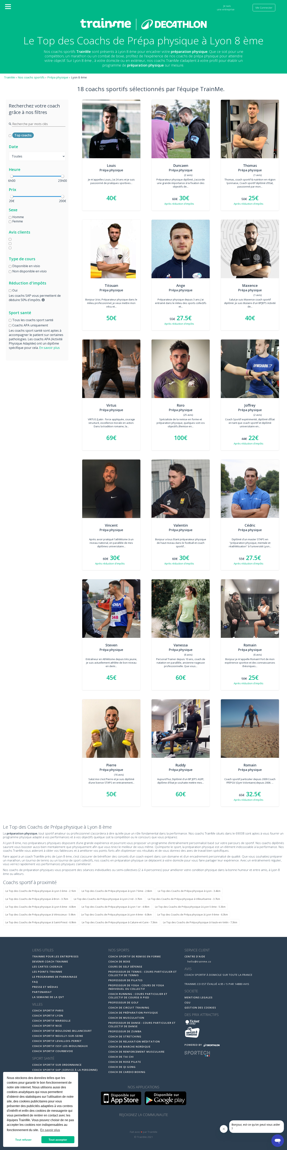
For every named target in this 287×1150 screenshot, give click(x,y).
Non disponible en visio (29, 271)
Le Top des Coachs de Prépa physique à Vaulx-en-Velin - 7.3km (200, 922)
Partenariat (42, 992)
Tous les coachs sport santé (32, 320)
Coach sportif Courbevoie (52, 1051)
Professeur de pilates (125, 980)
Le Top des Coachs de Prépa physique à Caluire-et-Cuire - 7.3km (119, 922)
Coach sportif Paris (48, 1010)
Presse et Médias (45, 987)
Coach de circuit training (128, 1007)
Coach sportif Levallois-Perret (57, 1041)
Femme (17, 221)
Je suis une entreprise (226, 7)
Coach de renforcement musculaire (136, 1051)
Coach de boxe (119, 961)
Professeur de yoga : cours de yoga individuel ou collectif (136, 987)
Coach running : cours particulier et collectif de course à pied (138, 995)
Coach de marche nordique (129, 1046)
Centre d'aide (194, 956)
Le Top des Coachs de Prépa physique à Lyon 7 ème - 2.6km (117, 891)
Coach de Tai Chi (121, 1056)
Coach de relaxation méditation (134, 1041)
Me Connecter (264, 7)
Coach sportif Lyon (47, 1015)
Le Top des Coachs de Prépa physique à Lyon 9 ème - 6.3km (192, 914)
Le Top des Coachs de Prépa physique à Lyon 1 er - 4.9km (115, 906)
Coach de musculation (126, 1017)
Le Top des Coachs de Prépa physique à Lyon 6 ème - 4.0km (40, 906)
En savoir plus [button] (50, 1130)
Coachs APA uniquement (30, 325)
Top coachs (23, 135)
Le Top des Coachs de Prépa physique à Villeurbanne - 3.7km (184, 899)
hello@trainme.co (199, 961)
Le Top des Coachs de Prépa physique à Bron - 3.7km (36, 899)
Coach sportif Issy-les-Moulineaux (60, 1046)
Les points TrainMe (47, 971)
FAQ (35, 982)
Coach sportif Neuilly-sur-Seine (57, 1036)
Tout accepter (58, 1139)
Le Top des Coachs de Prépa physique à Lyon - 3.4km (189, 891)
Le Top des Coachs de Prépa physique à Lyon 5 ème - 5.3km (190, 906)
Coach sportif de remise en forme (134, 956)
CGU (187, 1002)
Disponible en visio (26, 266)
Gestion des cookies (200, 1007)
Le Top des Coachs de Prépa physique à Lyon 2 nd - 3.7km (108, 899)
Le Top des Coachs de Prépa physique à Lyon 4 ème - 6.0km (116, 914)
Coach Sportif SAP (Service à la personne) (65, 1070)
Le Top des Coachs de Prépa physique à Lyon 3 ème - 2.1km (40, 891)
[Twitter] (144, 1125)
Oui (14, 290)
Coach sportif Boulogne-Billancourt (62, 1031)
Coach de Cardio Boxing (126, 1072)
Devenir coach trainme (50, 961)
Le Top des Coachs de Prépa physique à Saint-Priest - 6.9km (40, 922)
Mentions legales (198, 997)
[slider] (11, 176)
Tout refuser (23, 1139)
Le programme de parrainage (54, 976)
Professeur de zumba (125, 1031)
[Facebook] (135, 1125)
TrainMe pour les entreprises (55, 956)
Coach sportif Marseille (51, 1020)
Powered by (193, 1045)
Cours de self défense (125, 966)
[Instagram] (152, 1125)
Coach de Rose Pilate (124, 1062)
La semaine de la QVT (48, 997)
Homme (18, 217)
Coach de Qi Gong (122, 1067)
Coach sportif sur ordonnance (57, 1064)
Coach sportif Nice (47, 1025)
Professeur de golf (123, 1002)
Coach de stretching (124, 1036)
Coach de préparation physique (133, 1012)
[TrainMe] (143, 24)
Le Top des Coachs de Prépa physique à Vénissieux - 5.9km (40, 914)
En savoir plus (49, 348)
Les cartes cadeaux (47, 966)
